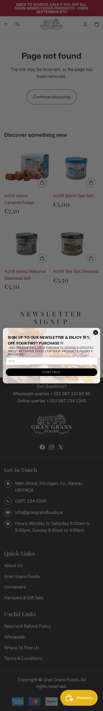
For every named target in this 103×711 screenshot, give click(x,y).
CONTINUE (52, 372)
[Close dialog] (95, 332)
